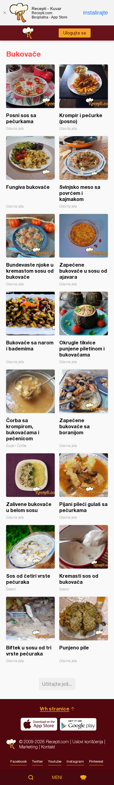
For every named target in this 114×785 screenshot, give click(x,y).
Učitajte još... (57, 684)
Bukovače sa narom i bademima (30, 328)
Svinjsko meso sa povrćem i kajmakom (83, 172)
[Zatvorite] (4, 13)
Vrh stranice (54, 708)
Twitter (37, 761)
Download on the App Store (39, 724)
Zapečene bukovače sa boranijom (83, 409)
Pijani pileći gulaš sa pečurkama (83, 486)
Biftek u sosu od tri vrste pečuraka (30, 630)
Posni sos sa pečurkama (30, 97)
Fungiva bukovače (30, 172)
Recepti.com (11, 744)
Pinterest (96, 761)
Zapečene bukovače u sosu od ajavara (83, 250)
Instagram (75, 761)
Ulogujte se (74, 33)
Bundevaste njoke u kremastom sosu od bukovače (30, 250)
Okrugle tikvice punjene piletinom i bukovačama (83, 328)
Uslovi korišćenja (87, 741)
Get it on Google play (78, 724)
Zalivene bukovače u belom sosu (30, 486)
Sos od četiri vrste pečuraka (30, 558)
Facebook (18, 761)
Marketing (28, 746)
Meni (57, 777)
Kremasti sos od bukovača (83, 558)
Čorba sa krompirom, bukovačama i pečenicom (30, 409)
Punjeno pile (83, 630)
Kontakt (48, 746)
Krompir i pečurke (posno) (83, 97)
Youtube (54, 761)
